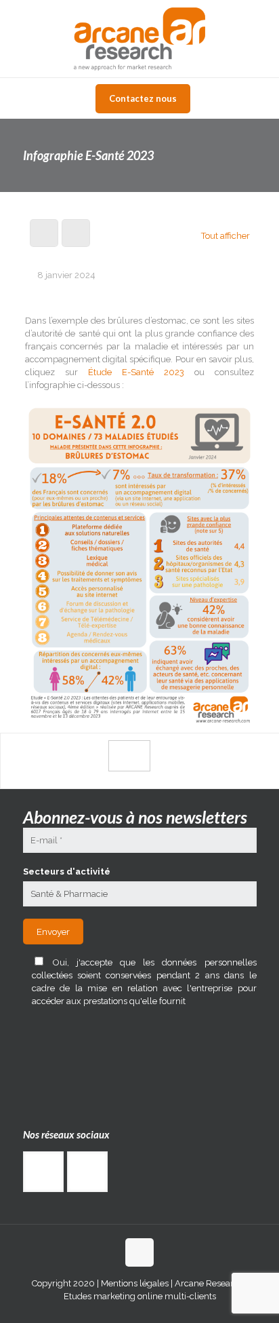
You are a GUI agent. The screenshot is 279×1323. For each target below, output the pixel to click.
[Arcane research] (139, 39)
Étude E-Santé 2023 (136, 372)
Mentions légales (134, 1283)
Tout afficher (225, 236)
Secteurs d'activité (66, 871)
